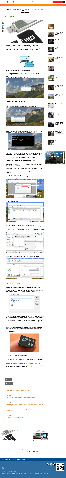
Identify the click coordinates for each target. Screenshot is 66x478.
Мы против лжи (22, 1)
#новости (34, 2)
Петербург (29, 449)
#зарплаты (40, 2)
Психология (47, 449)
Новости (54, 449)
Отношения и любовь (36, 449)
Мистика (25, 449)
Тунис (4, 449)
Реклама (27, 459)
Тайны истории (35, 451)
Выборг (42, 449)
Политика (20, 449)
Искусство (28, 4)
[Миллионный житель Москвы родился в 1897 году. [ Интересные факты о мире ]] (55, 163)
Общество (29, 451)
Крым (51, 449)
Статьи (16, 449)
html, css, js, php (60, 449)
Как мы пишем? (8, 459)
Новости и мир (21, 4)
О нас (3, 459)
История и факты (43, 4)
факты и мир (12, 449)
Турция (7, 449)
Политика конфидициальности (19, 459)
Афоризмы (35, 4)
